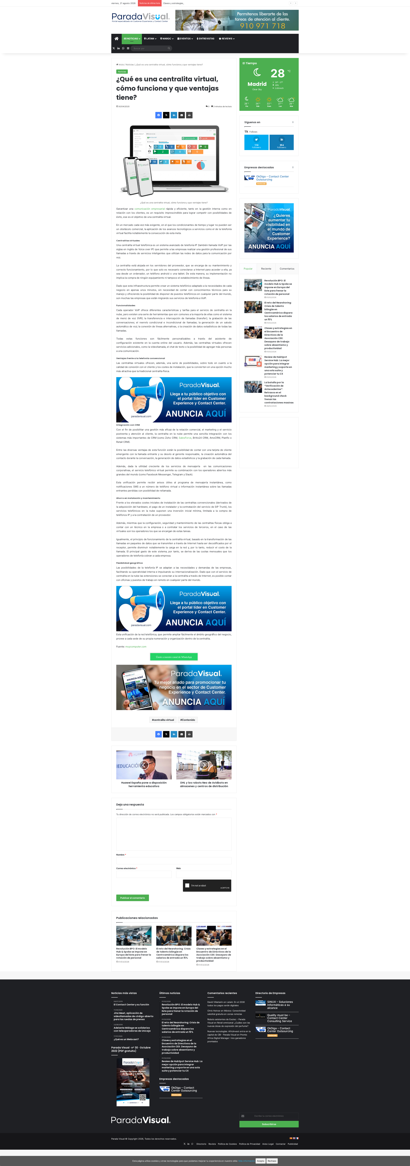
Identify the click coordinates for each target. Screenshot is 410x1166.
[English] (294, 1138)
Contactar (281, 1144)
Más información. (247, 1161)
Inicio (121, 64)
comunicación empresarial (150, 208)
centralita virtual (164, 719)
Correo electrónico (126, 868)
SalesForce (185, 437)
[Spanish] (290, 1138)
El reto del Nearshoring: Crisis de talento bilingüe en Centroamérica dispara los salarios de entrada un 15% (173, 953)
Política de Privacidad (249, 1144)
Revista (212, 1144)
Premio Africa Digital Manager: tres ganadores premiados (227, 1038)
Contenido (188, 719)
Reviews (226, 38)
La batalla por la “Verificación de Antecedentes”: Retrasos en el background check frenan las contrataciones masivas (279, 392)
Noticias (132, 38)
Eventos (185, 38)
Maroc (166, 38)
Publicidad (293, 1144)
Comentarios (287, 268)
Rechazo (272, 1161)
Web (178, 868)
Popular (248, 268)
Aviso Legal (268, 1144)
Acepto (260, 1161)
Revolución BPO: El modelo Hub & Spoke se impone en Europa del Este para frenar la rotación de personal (133, 953)
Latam (150, 38)
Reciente (266, 268)
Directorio (201, 1144)
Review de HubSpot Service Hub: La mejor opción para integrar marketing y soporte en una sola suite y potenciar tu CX (278, 365)
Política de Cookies (227, 1144)
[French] (297, 1138)
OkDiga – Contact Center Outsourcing (272, 178)
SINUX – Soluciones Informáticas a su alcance (280, 1004)
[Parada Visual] (141, 17)
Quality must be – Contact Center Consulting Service (279, 1018)
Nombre (121, 854)
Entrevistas (206, 38)
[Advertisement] (269, 442)
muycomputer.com (135, 646)
